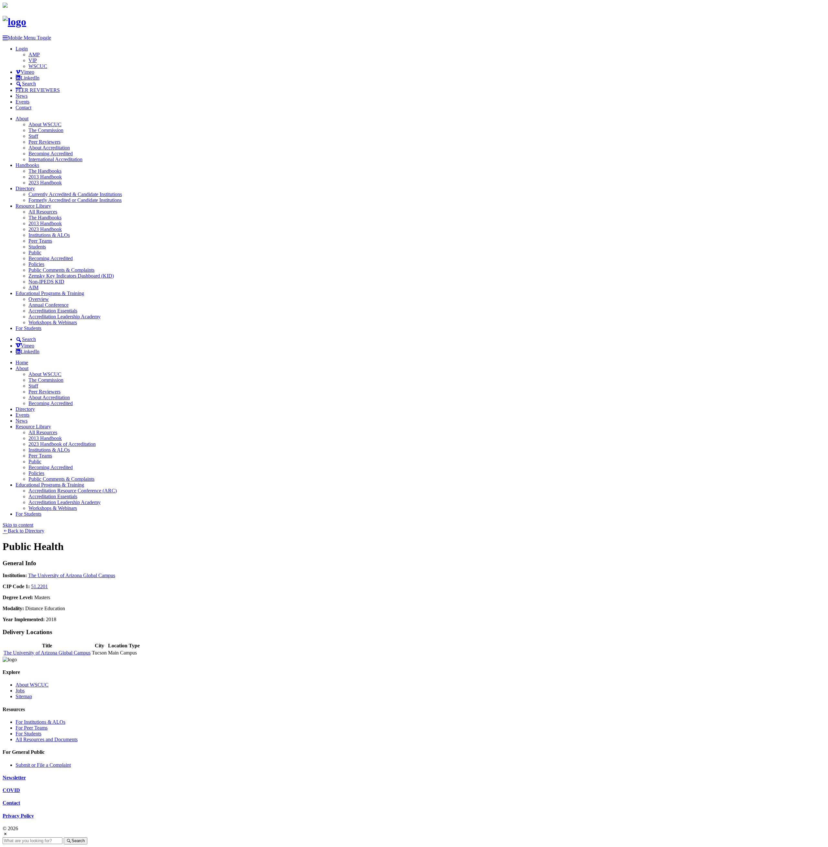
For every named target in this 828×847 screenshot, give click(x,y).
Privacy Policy (18, 816)
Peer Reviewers (44, 142)
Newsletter (14, 777)
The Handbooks (44, 171)
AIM (33, 287)
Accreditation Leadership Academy (64, 316)
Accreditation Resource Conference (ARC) (72, 490)
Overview (38, 299)
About (22, 118)
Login (22, 48)
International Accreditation (55, 159)
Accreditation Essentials (52, 311)
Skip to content (18, 525)
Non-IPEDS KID (46, 281)
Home (22, 362)
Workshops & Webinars (52, 322)
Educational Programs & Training (50, 293)
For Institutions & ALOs (40, 722)
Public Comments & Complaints (61, 270)
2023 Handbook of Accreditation (62, 444)
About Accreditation (49, 147)
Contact (23, 107)
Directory (25, 188)
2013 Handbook (45, 177)
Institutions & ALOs (49, 235)
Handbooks (27, 165)
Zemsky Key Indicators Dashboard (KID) (71, 276)
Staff (33, 136)
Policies (36, 264)
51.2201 (39, 586)
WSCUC (37, 66)
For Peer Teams (32, 728)
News (21, 96)
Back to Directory (26, 531)
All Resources (42, 211)
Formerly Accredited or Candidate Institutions (75, 200)
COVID (11, 790)
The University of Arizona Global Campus (71, 575)
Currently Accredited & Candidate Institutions (75, 194)
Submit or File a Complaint (43, 765)
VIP (32, 60)
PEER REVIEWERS (38, 90)
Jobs (20, 690)
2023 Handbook (45, 182)
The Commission (45, 130)
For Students (28, 328)
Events (22, 101)
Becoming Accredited (50, 153)
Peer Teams (40, 241)
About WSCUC (44, 124)
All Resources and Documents (47, 739)
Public (34, 252)
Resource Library (33, 206)
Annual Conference (48, 305)
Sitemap (24, 696)
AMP (34, 54)
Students (37, 246)
